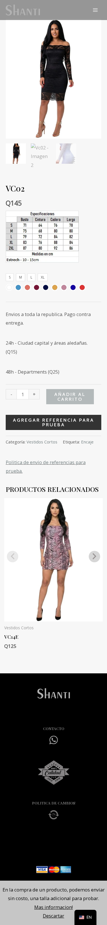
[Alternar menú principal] (95, 10)
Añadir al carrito (70, 396)
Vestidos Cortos (42, 442)
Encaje (87, 442)
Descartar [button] (53, 915)
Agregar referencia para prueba (53, 422)
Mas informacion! (53, 907)
